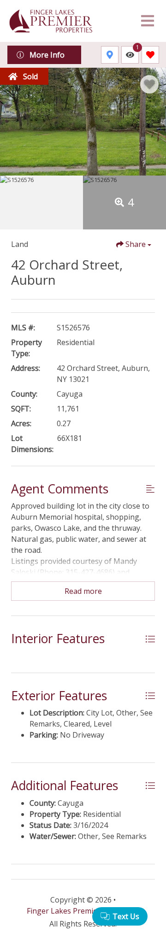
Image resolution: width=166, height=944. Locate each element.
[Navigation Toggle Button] (147, 21)
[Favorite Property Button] (149, 84)
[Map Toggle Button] (109, 55)
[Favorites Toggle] (150, 55)
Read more (83, 591)
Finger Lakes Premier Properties (83, 911)
